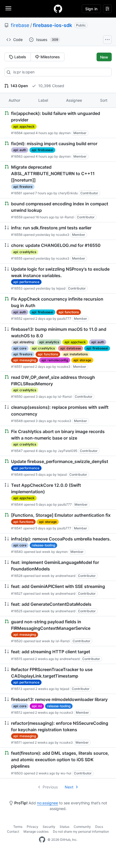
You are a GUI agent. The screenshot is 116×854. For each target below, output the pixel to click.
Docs (99, 827)
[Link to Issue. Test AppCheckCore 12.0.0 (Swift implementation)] (58, 495)
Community (82, 827)
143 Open (19, 85)
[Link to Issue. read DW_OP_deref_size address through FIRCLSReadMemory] (58, 387)
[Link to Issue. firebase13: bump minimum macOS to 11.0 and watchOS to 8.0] (58, 348)
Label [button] (43, 100)
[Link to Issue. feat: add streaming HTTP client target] (58, 655)
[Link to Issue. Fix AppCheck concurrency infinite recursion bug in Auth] (58, 309)
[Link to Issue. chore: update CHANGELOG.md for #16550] (58, 251)
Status (64, 827)
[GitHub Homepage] (42, 839)
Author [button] (14, 100)
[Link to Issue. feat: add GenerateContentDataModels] (58, 607)
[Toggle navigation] (8, 8)
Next (69, 787)
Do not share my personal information (81, 831)
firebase (20, 25)
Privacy (32, 827)
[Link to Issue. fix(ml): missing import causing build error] (58, 149)
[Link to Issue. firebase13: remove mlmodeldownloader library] (58, 705)
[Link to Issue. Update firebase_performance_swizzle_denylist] (58, 467)
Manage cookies (36, 831)
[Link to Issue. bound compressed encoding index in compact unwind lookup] (58, 210)
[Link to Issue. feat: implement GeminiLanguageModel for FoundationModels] (58, 569)
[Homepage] (58, 8)
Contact (13, 831)
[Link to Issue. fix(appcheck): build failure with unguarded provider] (58, 123)
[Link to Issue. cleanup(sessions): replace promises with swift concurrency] (58, 414)
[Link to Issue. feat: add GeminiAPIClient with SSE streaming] (58, 589)
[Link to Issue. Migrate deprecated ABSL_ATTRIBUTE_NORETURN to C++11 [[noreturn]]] (58, 180)
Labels (19, 57)
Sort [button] (103, 100)
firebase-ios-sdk (52, 25)
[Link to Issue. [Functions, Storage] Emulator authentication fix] (58, 521)
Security (49, 827)
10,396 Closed (50, 85)
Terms (17, 827)
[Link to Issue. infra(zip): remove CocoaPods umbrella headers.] (58, 545)
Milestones (49, 57)
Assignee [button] (74, 100)
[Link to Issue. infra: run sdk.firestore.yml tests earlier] (58, 231)
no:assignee (47, 803)
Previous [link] (50, 787)
